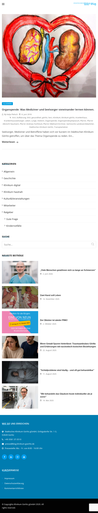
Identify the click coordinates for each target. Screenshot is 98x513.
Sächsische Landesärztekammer (80, 124)
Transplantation (61, 127)
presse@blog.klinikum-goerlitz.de (19, 444)
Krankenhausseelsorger (14, 120)
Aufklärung (21, 117)
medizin (40, 120)
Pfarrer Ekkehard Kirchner (54, 124)
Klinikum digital (12, 185)
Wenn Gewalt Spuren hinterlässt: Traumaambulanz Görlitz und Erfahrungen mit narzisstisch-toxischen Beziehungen (68, 345)
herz (50, 117)
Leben (27, 120)
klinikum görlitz (68, 117)
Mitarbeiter (10, 205)
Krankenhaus (81, 117)
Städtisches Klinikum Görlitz (41, 127)
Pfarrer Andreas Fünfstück (31, 124)
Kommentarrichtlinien (14, 488)
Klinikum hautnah (13, 191)
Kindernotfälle (13, 225)
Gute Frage (12, 219)
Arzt (14, 117)
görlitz (44, 117)
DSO (29, 117)
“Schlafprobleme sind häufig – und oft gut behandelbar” (67, 370)
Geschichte (10, 178)
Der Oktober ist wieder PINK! (54, 320)
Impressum (9, 478)
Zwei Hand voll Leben (50, 295)
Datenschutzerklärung (14, 483)
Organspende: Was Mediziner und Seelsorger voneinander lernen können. (48, 109)
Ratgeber (8, 212)
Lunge (33, 120)
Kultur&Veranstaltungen (16, 198)
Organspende (51, 120)
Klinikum (57, 117)
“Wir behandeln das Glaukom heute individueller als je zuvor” (66, 395)
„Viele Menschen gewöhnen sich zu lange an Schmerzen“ (68, 270)
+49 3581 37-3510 (13, 439)
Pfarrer (83, 120)
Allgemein (7, 104)
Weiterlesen (9, 141)
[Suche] (92, 244)
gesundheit (36, 117)
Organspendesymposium (68, 120)
